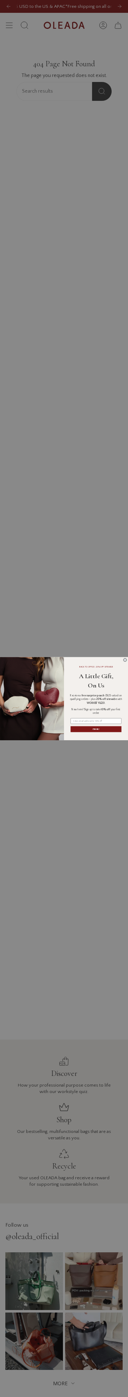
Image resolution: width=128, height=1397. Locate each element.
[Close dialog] (125, 659)
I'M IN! (96, 728)
